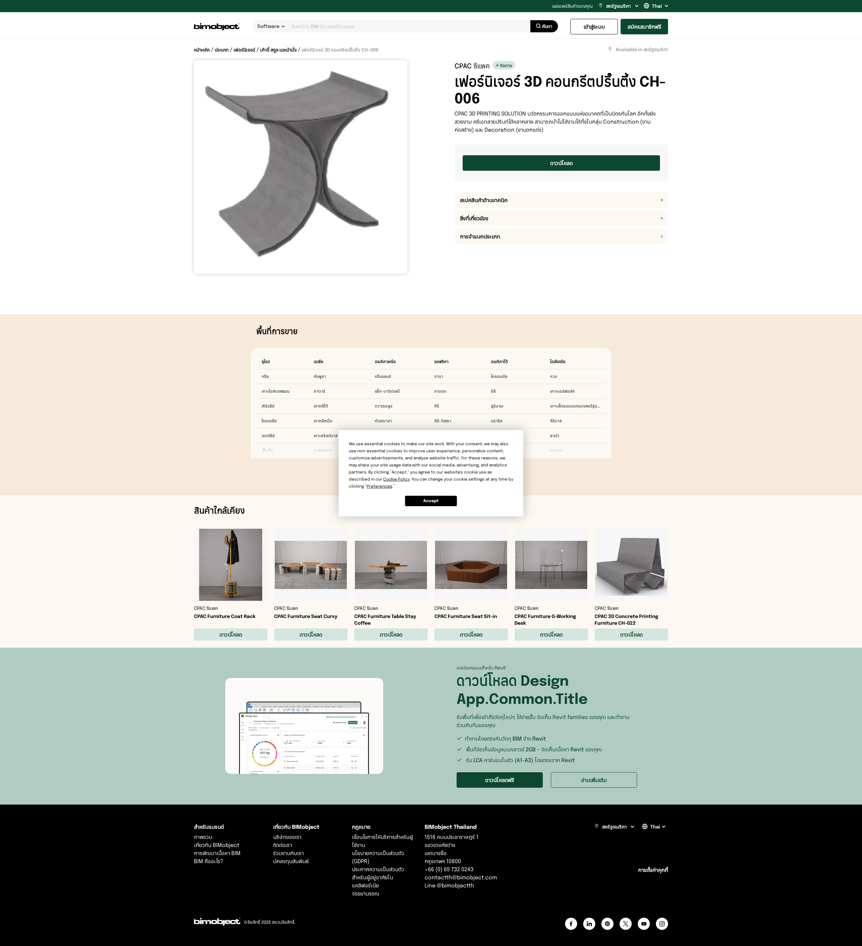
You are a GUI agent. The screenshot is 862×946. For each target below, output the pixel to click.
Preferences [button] (379, 486)
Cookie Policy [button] (396, 479)
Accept (431, 500)
